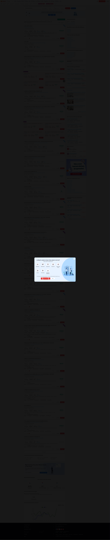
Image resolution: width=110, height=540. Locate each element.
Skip (52, 278)
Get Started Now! (45, 278)
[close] (74, 259)
